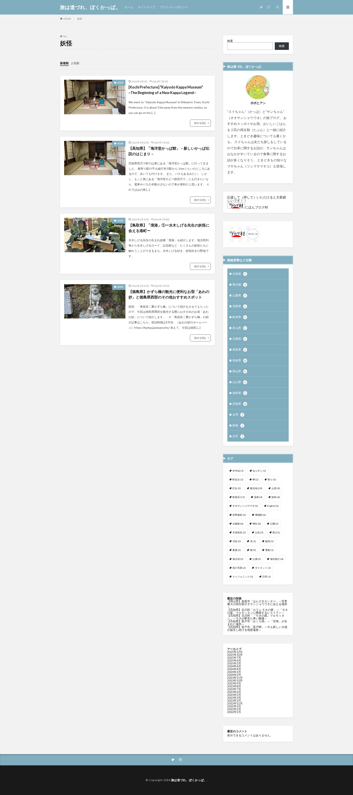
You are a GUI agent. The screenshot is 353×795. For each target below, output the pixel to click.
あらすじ (259, 470)
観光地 (256, 488)
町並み (237, 479)
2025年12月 (235, 652)
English (273, 505)
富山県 (239, 328)
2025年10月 (235, 654)
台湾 (237, 414)
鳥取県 (120, 220)
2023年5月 (234, 694)
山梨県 (239, 295)
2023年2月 (234, 700)
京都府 (239, 338)
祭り (272, 479)
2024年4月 (234, 669)
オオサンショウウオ (245, 505)
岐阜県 (239, 317)
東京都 (239, 284)
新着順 (64, 63)
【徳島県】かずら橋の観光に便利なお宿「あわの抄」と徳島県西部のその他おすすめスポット (168, 294)
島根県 (239, 360)
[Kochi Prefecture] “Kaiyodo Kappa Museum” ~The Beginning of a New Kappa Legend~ (165, 90)
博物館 (260, 514)
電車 (269, 550)
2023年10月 (235, 680)
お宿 (275, 488)
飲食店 (238, 497)
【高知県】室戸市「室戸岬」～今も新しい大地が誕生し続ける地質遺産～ (257, 628)
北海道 (239, 273)
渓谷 (236, 541)
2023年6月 (234, 692)
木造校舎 (239, 532)
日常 (237, 436)
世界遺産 (239, 514)
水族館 (237, 523)
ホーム (129, 7)
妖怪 (79, 18)
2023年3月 (234, 697)
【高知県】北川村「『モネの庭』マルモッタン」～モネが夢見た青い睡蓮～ (255, 617)
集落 (236, 550)
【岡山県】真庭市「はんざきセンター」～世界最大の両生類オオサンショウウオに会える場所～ (257, 604)
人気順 (75, 63)
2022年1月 (234, 712)
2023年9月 (234, 683)
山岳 (259, 532)
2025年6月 (234, 660)
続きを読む (200, 122)
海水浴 (237, 559)
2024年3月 (234, 672)
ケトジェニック (242, 576)
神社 (256, 523)
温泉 (258, 497)
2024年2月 (234, 674)
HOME (67, 18)
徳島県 (120, 287)
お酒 (256, 559)
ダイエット (263, 567)
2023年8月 (234, 686)
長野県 (239, 306)
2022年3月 (234, 706)
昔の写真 (239, 567)
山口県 (239, 382)
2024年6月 (234, 666)
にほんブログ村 (256, 207)
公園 (274, 523)
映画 (237, 425)
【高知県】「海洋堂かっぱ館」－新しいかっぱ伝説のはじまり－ (168, 151)
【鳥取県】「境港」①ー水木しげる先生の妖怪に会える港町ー (168, 228)
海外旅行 (276, 559)
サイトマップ (146, 7)
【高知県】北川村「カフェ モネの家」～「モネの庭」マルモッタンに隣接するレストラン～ (257, 611)
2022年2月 (234, 709)
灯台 (236, 488)
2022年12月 (235, 703)
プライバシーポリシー (174, 7)
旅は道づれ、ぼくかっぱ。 (90, 7)
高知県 (120, 82)
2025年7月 (234, 657)
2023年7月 (234, 689)
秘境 (269, 541)
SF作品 (238, 470)
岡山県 (239, 371)
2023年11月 (235, 677)
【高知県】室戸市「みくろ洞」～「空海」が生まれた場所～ (257, 622)
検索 (230, 41)
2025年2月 (234, 663)
